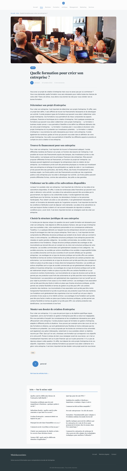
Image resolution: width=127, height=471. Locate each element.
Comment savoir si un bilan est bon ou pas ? (44, 427)
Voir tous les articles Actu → (39, 373)
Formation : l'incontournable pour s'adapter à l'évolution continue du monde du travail (80, 416)
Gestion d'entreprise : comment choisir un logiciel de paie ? (44, 417)
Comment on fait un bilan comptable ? (78, 406)
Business (48, 7)
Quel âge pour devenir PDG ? (75, 396)
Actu (41, 7)
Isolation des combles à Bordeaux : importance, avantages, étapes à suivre (78, 401)
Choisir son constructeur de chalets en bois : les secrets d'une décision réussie (44, 432)
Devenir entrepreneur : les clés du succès (79, 410)
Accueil (35, 7)
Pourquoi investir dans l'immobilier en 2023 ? (45, 423)
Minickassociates (18, 454)
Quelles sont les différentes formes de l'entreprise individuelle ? (42, 397)
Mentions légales (104, 454)
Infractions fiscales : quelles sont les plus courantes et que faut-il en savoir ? (43, 411)
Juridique (64, 7)
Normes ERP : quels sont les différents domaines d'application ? (42, 438)
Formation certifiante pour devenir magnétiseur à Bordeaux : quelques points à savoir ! (44, 404)
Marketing (83, 7)
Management (74, 7)
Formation (56, 7)
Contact (113, 454)
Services (91, 7)
